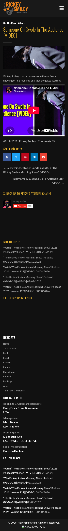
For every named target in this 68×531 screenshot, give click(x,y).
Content (7, 362)
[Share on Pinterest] (25, 157)
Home (6, 343)
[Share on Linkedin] (34, 157)
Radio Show (9, 372)
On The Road (10, 23)
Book (5, 353)
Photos (6, 367)
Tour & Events (10, 348)
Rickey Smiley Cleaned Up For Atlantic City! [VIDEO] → (38, 181)
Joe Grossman (29, 407)
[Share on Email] (43, 157)
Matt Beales (10, 422)
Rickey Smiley (27, 141)
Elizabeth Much (12, 436)
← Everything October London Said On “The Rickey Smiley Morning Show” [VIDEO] (30, 170)
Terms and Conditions (14, 390)
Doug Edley (10, 407)
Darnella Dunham (13, 450)
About (6, 386)
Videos (21, 23)
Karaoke (7, 376)
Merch (6, 358)
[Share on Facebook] (7, 157)
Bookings (7, 381)
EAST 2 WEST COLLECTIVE (20, 440)
